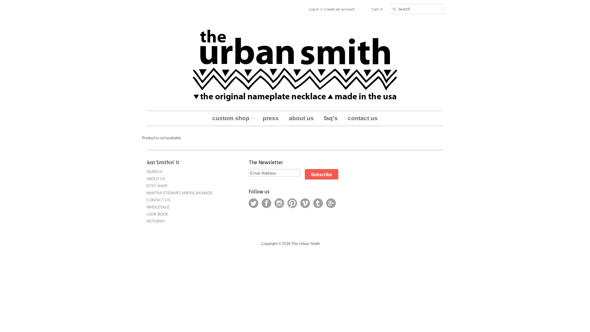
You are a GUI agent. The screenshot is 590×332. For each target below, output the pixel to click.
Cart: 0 (377, 9)
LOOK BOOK (157, 214)
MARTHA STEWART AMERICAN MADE (180, 193)
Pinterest (292, 203)
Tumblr (318, 203)
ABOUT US (156, 179)
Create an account (339, 9)
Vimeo (305, 203)
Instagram (279, 203)
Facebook (266, 203)
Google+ (331, 203)
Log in (314, 9)
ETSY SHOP (157, 186)
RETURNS (156, 221)
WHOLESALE (158, 207)
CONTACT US (158, 200)
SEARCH (154, 172)
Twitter (253, 203)
